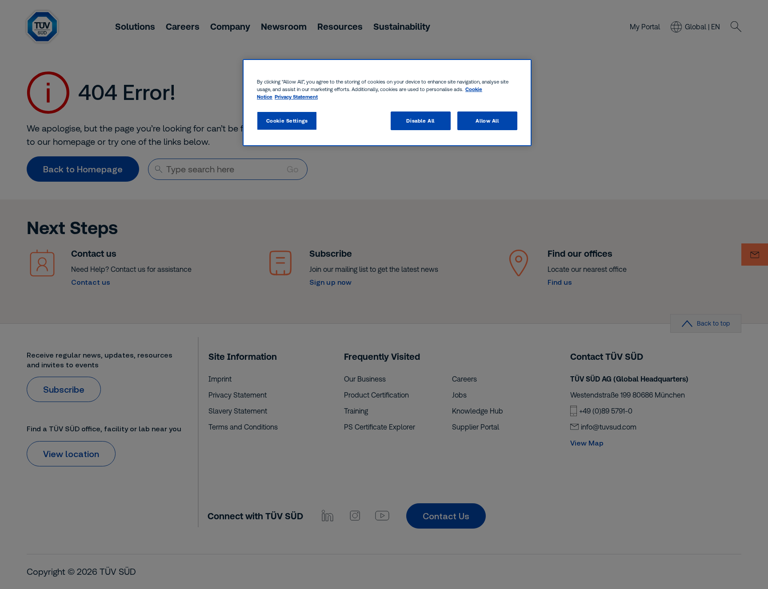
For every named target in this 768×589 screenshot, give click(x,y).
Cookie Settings (287, 120)
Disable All (420, 120)
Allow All (487, 120)
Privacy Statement (296, 96)
